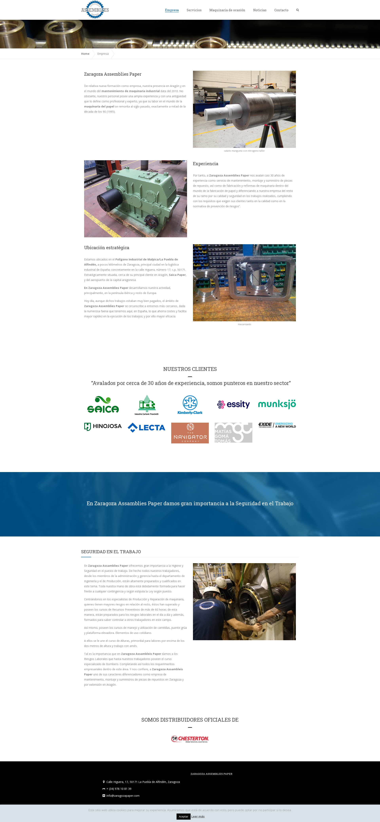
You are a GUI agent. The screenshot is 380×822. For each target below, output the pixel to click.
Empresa (172, 10)
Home (85, 54)
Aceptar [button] (183, 816)
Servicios (194, 10)
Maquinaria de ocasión (227, 10)
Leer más (198, 816)
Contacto (281, 10)
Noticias (259, 10)
